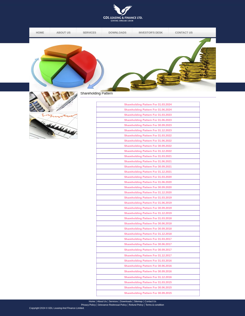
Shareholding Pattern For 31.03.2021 (148, 156)
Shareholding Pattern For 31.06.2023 (148, 119)
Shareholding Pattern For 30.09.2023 (148, 125)
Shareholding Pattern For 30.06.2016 (148, 265)
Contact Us (150, 301)
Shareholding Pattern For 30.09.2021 (148, 166)
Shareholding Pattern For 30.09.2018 (148, 228)
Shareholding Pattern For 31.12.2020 (148, 192)
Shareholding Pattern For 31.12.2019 (148, 213)
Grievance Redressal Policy (112, 305)
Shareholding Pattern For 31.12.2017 (148, 255)
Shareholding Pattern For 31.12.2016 (148, 277)
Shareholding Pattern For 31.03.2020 (148, 176)
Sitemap (138, 301)
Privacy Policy (88, 305)
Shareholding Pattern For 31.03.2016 (148, 260)
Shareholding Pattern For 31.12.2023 (148, 130)
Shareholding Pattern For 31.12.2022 (148, 151)
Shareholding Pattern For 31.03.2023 (148, 114)
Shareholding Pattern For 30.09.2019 (148, 207)
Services (113, 301)
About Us (102, 301)
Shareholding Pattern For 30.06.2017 (148, 244)
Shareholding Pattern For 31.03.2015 (148, 282)
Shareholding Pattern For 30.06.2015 (148, 287)
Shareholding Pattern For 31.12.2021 (148, 171)
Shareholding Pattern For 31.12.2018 (148, 233)
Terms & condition (154, 305)
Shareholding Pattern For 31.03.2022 (148, 135)
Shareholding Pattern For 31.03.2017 (148, 238)
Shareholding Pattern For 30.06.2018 (148, 223)
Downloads (126, 301)
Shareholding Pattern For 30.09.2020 (148, 187)
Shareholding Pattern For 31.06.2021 (148, 161)
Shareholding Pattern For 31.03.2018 (148, 218)
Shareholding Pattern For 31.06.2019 (148, 202)
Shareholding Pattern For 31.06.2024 (148, 109)
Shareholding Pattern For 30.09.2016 (148, 271)
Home (92, 301)
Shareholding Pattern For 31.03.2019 (148, 197)
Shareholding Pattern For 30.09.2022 (148, 145)
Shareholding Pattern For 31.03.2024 (148, 104)
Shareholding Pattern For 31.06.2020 (148, 182)
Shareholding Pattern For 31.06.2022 (148, 140)
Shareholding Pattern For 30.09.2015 (148, 293)
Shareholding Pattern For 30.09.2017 (148, 249)
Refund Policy (136, 305)
